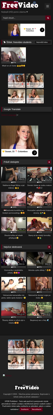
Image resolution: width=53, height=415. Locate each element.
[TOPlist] (7, 376)
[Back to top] (45, 407)
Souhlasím (25, 409)
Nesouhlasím (36, 409)
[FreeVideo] (21, 5)
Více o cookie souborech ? (26, 413)
